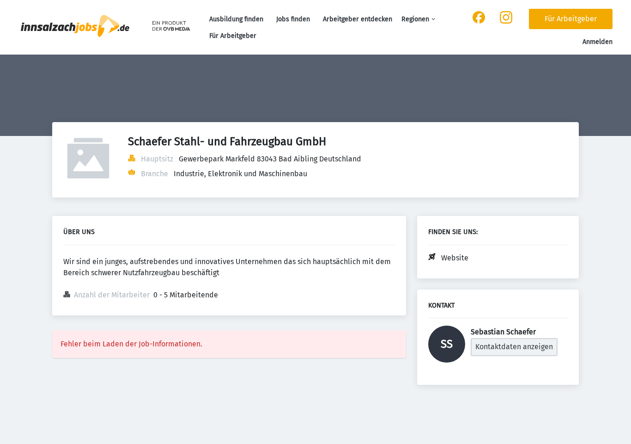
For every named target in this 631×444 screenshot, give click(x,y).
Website (454, 257)
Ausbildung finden (236, 19)
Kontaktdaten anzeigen (514, 346)
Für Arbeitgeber (232, 36)
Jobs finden (293, 19)
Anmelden (597, 42)
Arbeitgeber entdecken (357, 19)
